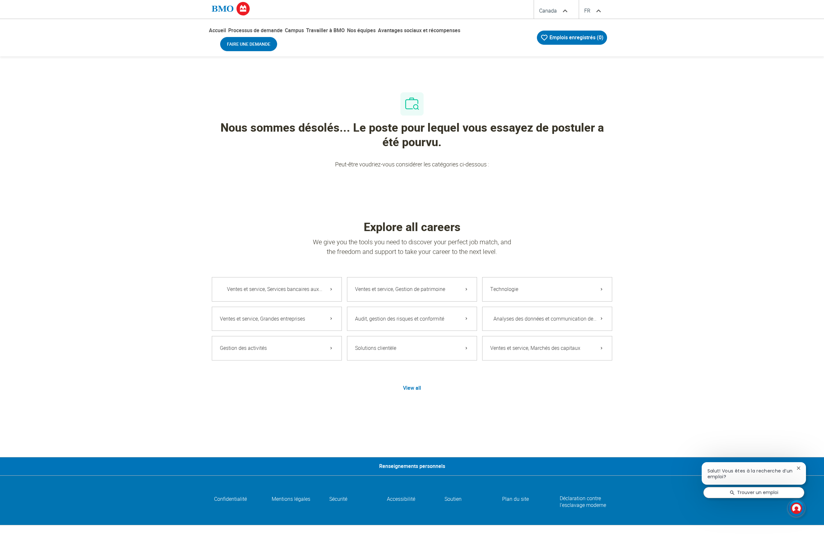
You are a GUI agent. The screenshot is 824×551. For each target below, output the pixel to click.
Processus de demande (255, 30)
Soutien (453, 499)
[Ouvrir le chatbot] (796, 508)
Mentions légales (291, 499)
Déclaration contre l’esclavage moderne (583, 502)
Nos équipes (361, 30)
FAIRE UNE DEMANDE (248, 44)
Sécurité (338, 499)
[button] (412, 388)
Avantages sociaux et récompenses (419, 30)
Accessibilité (401, 499)
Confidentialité (230, 499)
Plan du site (515, 499)
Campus (294, 30)
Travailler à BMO (325, 30)
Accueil (217, 30)
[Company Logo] (231, 8)
